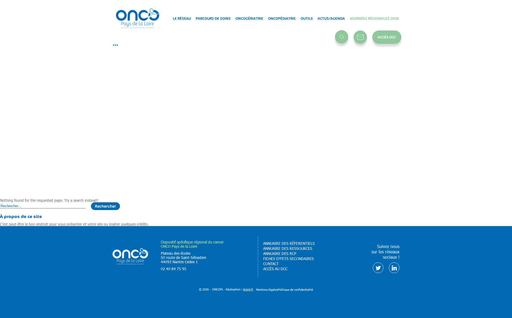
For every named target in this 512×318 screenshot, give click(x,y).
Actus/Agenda (331, 18)
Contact (360, 37)
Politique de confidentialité (295, 289)
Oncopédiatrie (282, 18)
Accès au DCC (275, 269)
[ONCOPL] (131, 263)
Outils (307, 18)
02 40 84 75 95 (173, 268)
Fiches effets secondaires (288, 259)
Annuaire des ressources (287, 248)
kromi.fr (248, 289)
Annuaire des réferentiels (289, 243)
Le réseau (182, 18)
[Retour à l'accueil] (138, 18)
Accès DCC (387, 37)
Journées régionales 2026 (374, 18)
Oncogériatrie (249, 18)
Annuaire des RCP (279, 253)
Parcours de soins (213, 18)
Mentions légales (267, 289)
